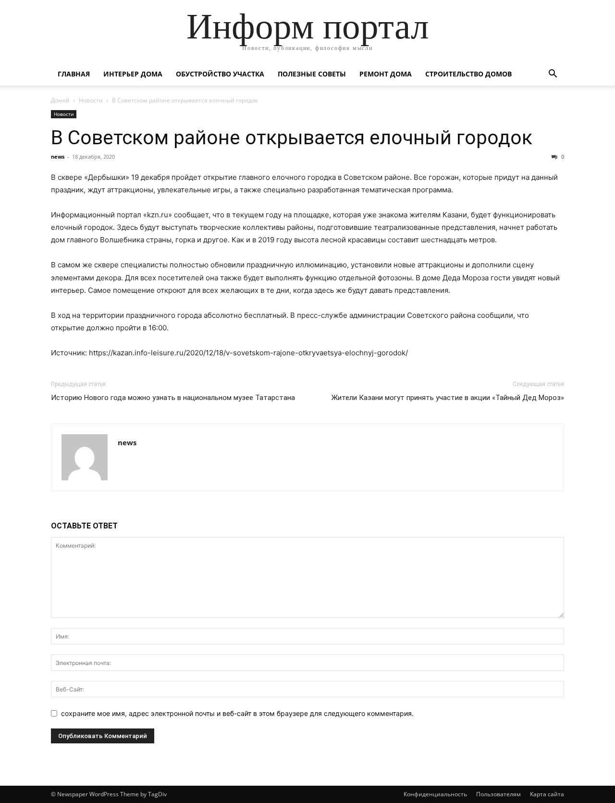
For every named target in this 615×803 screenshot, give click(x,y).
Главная (74, 73)
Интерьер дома (132, 73)
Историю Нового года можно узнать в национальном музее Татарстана (173, 397)
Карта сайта (547, 794)
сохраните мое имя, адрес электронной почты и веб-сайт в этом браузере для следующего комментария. (237, 713)
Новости (91, 100)
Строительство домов (468, 73)
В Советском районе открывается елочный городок (291, 137)
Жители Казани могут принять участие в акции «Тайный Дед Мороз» (448, 397)
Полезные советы (312, 73)
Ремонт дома (385, 73)
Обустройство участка (220, 73)
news (57, 156)
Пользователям (498, 794)
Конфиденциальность (435, 794)
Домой (60, 100)
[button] (552, 74)
